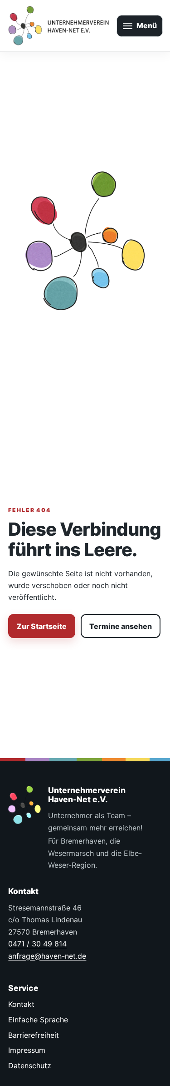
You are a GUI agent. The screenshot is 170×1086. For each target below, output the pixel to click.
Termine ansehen (120, 626)
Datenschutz (29, 1065)
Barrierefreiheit (33, 1035)
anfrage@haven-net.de (47, 955)
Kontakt (21, 1004)
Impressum (26, 1050)
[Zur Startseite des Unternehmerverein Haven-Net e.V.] (58, 26)
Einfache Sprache (38, 1019)
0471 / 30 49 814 (37, 943)
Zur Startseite (42, 626)
